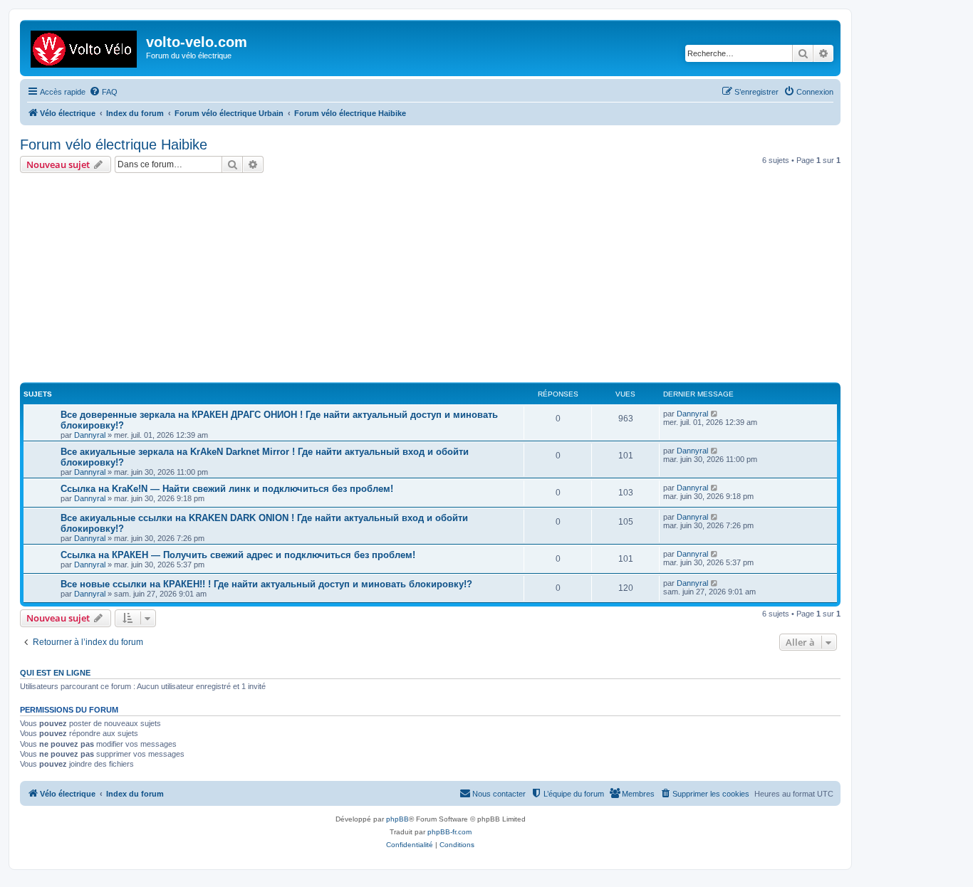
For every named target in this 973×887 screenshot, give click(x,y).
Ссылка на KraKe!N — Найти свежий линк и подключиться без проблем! (227, 488)
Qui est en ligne (55, 672)
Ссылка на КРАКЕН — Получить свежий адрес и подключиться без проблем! (238, 555)
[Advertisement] (447, 279)
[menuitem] (103, 91)
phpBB (397, 819)
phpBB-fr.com (449, 832)
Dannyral (89, 435)
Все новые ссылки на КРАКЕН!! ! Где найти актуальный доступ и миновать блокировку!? (266, 584)
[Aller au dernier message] (714, 413)
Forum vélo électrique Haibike (113, 144)
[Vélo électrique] (85, 46)
